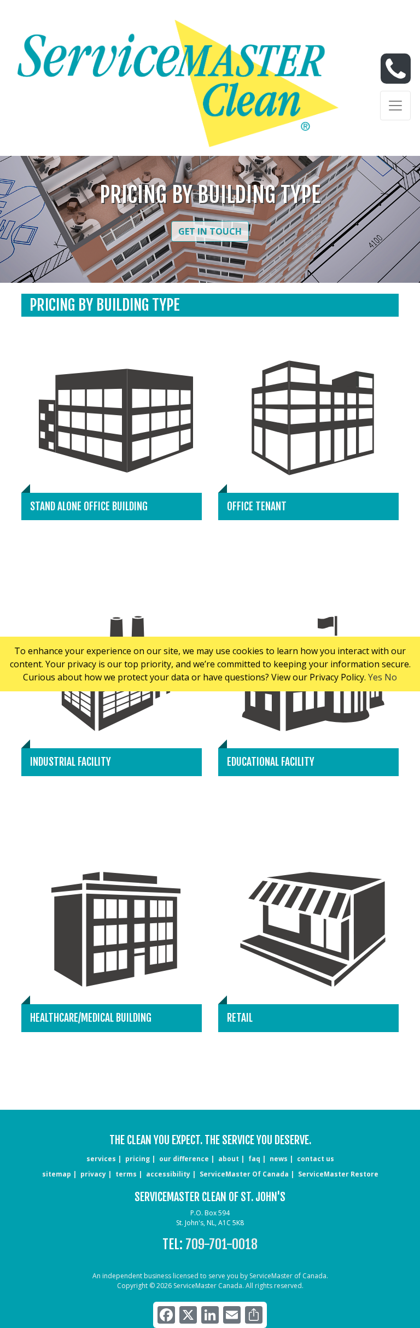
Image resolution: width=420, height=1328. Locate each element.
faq (254, 1158)
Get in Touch (210, 231)
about (228, 1158)
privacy (93, 1174)
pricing (137, 1158)
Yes (375, 677)
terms (126, 1174)
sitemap (56, 1174)
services (101, 1158)
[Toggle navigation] (395, 105)
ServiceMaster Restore (338, 1174)
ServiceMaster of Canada (244, 1174)
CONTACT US (315, 1158)
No (390, 677)
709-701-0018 (221, 1244)
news (279, 1158)
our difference (184, 1158)
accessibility (168, 1174)
